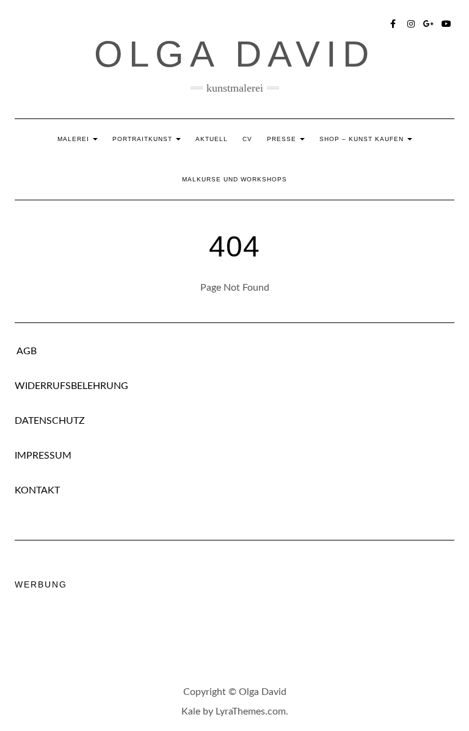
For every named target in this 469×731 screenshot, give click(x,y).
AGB (26, 351)
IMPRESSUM (43, 455)
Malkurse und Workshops (234, 179)
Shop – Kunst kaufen (362, 139)
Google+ (429, 22)
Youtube (446, 22)
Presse (283, 139)
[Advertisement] (237, 632)
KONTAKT (37, 490)
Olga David (234, 54)
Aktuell (211, 139)
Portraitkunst (143, 139)
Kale (190, 711)
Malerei (74, 139)
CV (247, 139)
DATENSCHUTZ (50, 421)
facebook (393, 22)
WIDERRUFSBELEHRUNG (71, 386)
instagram (411, 22)
